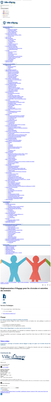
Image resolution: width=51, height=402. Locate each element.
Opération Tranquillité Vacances (14, 185)
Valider (17, 387)
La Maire (7, 203)
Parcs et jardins (11, 40)
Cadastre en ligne (11, 170)
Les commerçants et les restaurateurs (15, 190)
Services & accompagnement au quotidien (16, 115)
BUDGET (7, 218)
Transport (10, 142)
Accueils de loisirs (11, 107)
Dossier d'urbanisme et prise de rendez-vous (16, 168)
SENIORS (7, 114)
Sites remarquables (9, 38)
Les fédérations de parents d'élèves (15, 104)
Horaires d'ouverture (12, 66)
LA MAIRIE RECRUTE (10, 221)
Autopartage (10, 145)
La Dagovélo (10, 242)
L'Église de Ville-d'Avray (13, 43)
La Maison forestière (12, 44)
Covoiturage (10, 144)
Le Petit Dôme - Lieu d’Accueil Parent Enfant (17, 98)
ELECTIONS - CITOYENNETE (12, 78)
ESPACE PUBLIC (9, 152)
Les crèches (10, 94)
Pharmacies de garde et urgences (14, 126)
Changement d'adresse (12, 85)
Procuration (10, 80)
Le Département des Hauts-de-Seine (15, 48)
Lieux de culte (8, 37)
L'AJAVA (10, 113)
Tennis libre (10, 235)
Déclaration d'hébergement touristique (15, 197)
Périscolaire (10, 106)
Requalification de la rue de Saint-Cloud (16, 178)
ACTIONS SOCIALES (10, 121)
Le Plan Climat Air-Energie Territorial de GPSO (17, 134)
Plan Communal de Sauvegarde (14, 182)
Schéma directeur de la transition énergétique (17, 135)
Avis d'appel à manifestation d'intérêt (15, 198)
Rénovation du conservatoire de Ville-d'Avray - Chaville (19, 179)
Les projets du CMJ (12, 212)
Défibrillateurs (11, 129)
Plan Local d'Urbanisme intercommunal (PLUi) (17, 169)
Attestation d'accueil (12, 86)
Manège (9, 192)
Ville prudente (10, 59)
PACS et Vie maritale (12, 74)
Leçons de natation (11, 233)
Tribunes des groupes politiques (14, 207)
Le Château (10, 42)
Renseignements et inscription (14, 93)
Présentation (10, 209)
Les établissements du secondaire (14, 111)
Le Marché (10, 188)
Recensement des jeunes (12, 82)
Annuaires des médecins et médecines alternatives (17, 127)
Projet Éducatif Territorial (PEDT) (14, 108)
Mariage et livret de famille (13, 73)
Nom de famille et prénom (13, 75)
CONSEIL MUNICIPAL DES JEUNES (13, 208)
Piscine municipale (11, 226)
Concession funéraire (12, 77)
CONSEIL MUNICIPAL (10, 204)
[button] (48, 285)
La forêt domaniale (11, 41)
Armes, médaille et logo (12, 31)
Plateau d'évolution (11, 229)
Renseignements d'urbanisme (13, 166)
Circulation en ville (11, 150)
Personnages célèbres (12, 30)
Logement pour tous (12, 174)
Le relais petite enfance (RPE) (14, 95)
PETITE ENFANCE (9, 92)
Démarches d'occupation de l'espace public (16, 154)
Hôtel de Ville (8, 65)
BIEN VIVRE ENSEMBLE (11, 159)
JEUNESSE (7, 110)
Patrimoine (7, 28)
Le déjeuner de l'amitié (12, 120)
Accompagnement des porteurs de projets (16, 195)
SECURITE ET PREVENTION (11, 180)
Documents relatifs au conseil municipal (16, 206)
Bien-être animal (11, 163)
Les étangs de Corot (12, 39)
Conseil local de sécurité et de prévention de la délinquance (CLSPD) (21, 186)
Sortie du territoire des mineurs (14, 87)
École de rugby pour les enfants (14, 232)
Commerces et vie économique (11, 187)
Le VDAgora (10, 216)
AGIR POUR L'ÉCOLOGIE (11, 131)
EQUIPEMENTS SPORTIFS (11, 225)
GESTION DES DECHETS (11, 139)
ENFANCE (7, 99)
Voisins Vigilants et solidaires (13, 183)
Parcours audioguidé (12, 32)
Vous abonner (4, 389)
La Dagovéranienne (12, 241)
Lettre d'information (9, 253)
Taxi (9, 149)
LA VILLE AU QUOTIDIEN (11, 282)
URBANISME (8, 164)
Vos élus (9, 205)
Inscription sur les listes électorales (14, 79)
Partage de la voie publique (13, 162)
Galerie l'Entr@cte (9, 250)
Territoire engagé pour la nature (14, 57)
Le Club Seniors (11, 119)
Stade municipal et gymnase (13, 227)
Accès (9, 68)
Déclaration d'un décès (12, 76)
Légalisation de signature (13, 91)
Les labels (7, 50)
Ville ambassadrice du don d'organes (15, 56)
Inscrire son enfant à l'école (13, 101)
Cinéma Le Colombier (9, 248)
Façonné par (7, 392)
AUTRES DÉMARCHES (10, 84)
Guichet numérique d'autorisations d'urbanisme (17, 171)
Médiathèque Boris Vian (10, 249)
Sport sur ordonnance (12, 130)
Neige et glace (4, 341)
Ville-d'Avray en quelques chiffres (14, 34)
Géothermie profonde (12, 138)
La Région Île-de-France (13, 49)
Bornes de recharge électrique (14, 148)
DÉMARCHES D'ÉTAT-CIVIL (11, 70)
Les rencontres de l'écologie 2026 (14, 136)
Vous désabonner (5, 390)
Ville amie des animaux (12, 53)
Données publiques (9, 60)
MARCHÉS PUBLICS (10, 222)
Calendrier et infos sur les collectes (15, 140)
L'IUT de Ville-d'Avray (12, 112)
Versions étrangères (4, 8)
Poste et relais (10, 191)
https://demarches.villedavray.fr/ (9, 313)
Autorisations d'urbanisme (13, 167)
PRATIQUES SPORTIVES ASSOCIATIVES (14, 239)
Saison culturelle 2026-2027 (10, 245)
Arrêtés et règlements (12, 155)
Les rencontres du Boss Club (13, 196)
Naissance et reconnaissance (13, 72)
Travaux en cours (11, 157)
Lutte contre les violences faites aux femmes (16, 124)
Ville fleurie (10, 52)
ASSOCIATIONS (9, 199)
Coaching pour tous (12, 231)
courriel (1, 387)
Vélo (9, 143)
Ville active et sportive (12, 51)
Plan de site (45, 391)
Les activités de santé (12, 117)
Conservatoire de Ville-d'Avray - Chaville (13, 252)
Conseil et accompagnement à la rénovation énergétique (19, 132)
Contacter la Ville (33, 391)
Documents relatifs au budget (13, 219)
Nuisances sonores (11, 160)
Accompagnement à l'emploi (13, 193)
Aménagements (8, 172)
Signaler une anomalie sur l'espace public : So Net (18, 153)
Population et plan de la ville (11, 33)
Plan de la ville (11, 36)
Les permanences (11, 122)
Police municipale (11, 181)
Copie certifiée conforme (13, 89)
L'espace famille (11, 105)
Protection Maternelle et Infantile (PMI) (15, 96)
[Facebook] (4, 297)
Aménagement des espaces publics (15, 177)
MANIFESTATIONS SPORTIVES (12, 240)
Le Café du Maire (11, 217)
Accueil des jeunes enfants (13, 173)
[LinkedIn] (4, 302)
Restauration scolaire (12, 103)
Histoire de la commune (12, 29)
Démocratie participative (10, 213)
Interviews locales (9, 61)
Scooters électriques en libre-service (15, 146)
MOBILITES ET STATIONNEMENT (13, 141)
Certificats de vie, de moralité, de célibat (16, 88)
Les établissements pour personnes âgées (16, 116)
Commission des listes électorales (14, 83)
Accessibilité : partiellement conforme (22, 391)
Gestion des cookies (4, 391)
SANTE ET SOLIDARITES (11, 125)
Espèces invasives (11, 158)
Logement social (11, 123)
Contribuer (2, 392)
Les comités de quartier (12, 215)
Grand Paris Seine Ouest (13, 47)
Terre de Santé (11, 55)
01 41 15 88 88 (5, 367)
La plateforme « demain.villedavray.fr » (15, 214)
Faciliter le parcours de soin (13, 176)
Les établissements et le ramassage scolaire (16, 102)
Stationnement (11, 151)
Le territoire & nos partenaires (11, 46)
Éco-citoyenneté (11, 133)
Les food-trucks (11, 189)
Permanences (10, 67)
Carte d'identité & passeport (10, 69)
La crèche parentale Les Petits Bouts (15, 97)
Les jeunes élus (11, 210)
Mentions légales (12, 391)
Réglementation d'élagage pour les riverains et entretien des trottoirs (21, 161)
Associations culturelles (10, 251)
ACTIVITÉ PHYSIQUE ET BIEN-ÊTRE (13, 230)
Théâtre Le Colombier (9, 247)
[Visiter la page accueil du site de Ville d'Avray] (7, 4)
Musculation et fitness (12, 236)
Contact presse (40, 391)
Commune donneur (12, 58)
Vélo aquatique (11, 234)
